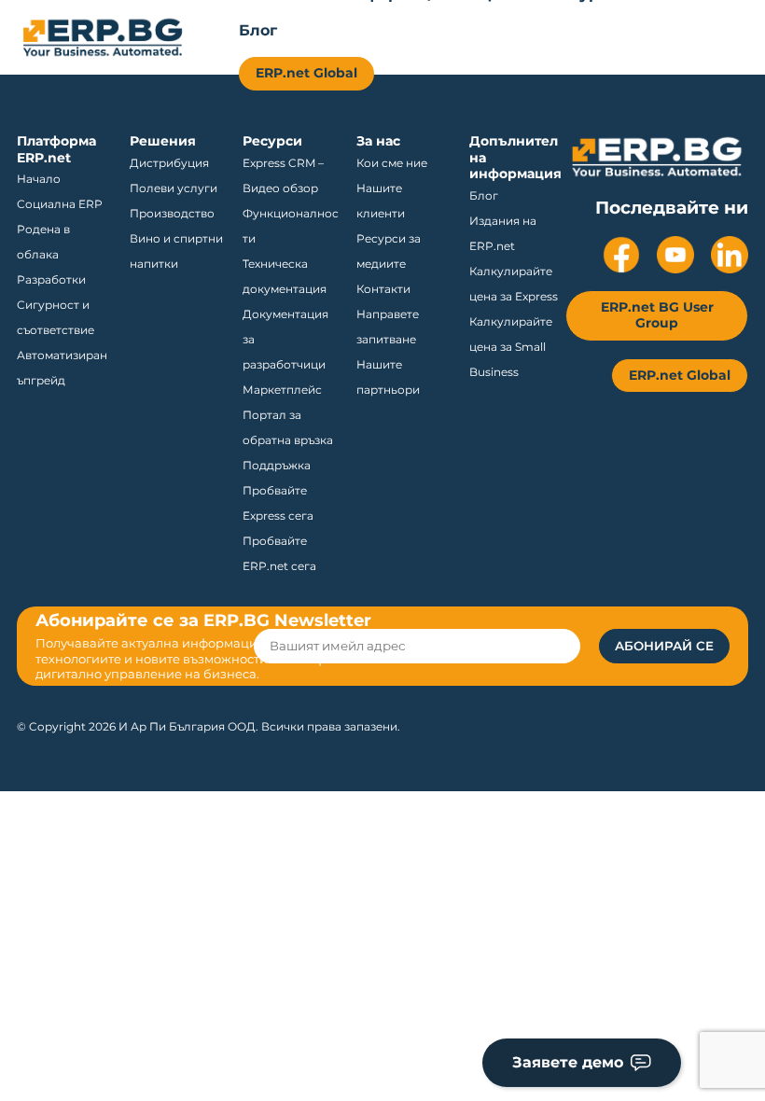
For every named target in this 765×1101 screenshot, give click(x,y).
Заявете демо (567, 1062)
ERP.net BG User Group (657, 315)
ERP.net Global (306, 72)
